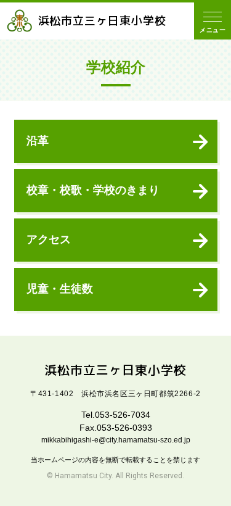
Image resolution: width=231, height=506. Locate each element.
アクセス (48, 239)
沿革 (37, 141)
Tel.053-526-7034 (115, 415)
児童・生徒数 (59, 289)
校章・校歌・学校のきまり (93, 190)
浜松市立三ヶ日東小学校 (102, 20)
